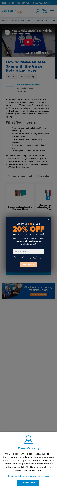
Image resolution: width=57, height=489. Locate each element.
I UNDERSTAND (28, 483)
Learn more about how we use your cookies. (28, 476)
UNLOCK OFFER (28, 264)
